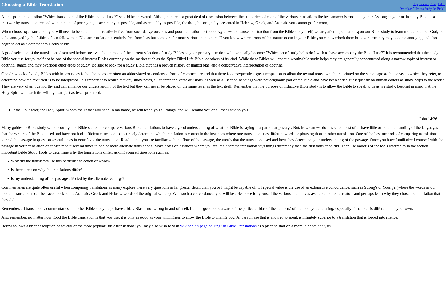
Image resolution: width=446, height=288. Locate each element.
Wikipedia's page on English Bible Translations (218, 226)
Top (415, 4)
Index (441, 4)
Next (433, 4)
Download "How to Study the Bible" (422, 9)
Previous (424, 4)
